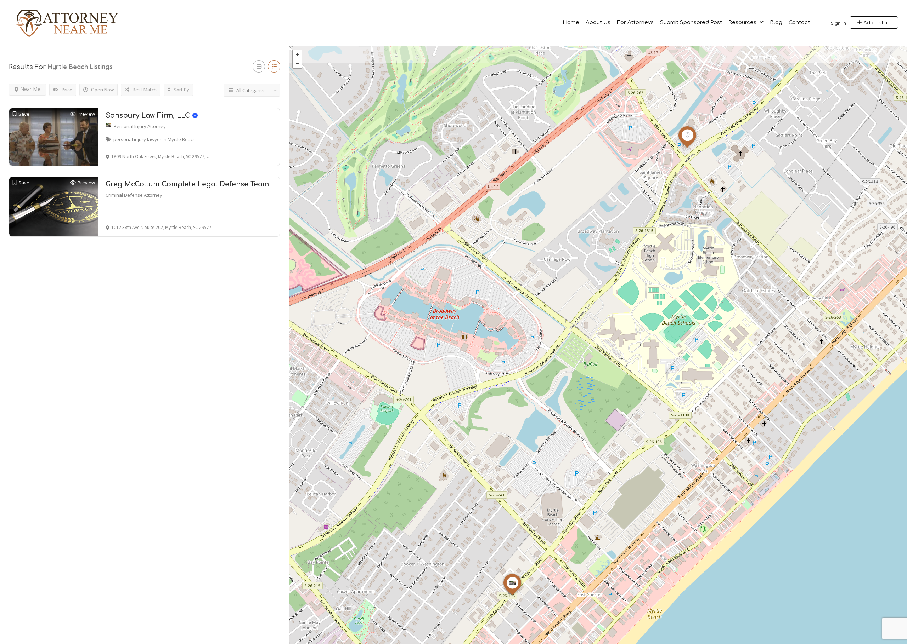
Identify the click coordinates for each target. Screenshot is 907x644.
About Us (598, 22)
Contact (799, 22)
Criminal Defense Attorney (134, 195)
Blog (776, 22)
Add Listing (876, 22)
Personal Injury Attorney (140, 126)
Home (571, 22)
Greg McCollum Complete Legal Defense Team (187, 184)
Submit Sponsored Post (691, 22)
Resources (742, 22)
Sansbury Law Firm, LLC (149, 115)
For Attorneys (635, 22)
